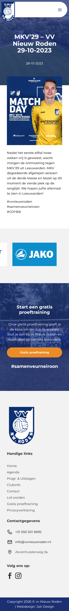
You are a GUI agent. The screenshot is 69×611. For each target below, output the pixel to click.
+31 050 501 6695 (28, 532)
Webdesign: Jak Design (35, 607)
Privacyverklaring (21, 510)
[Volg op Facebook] (10, 576)
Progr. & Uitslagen (21, 479)
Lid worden (16, 498)
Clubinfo (13, 485)
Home (12, 466)
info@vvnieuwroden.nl (33, 542)
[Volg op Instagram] (18, 576)
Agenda (13, 472)
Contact (13, 491)
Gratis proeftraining (34, 352)
